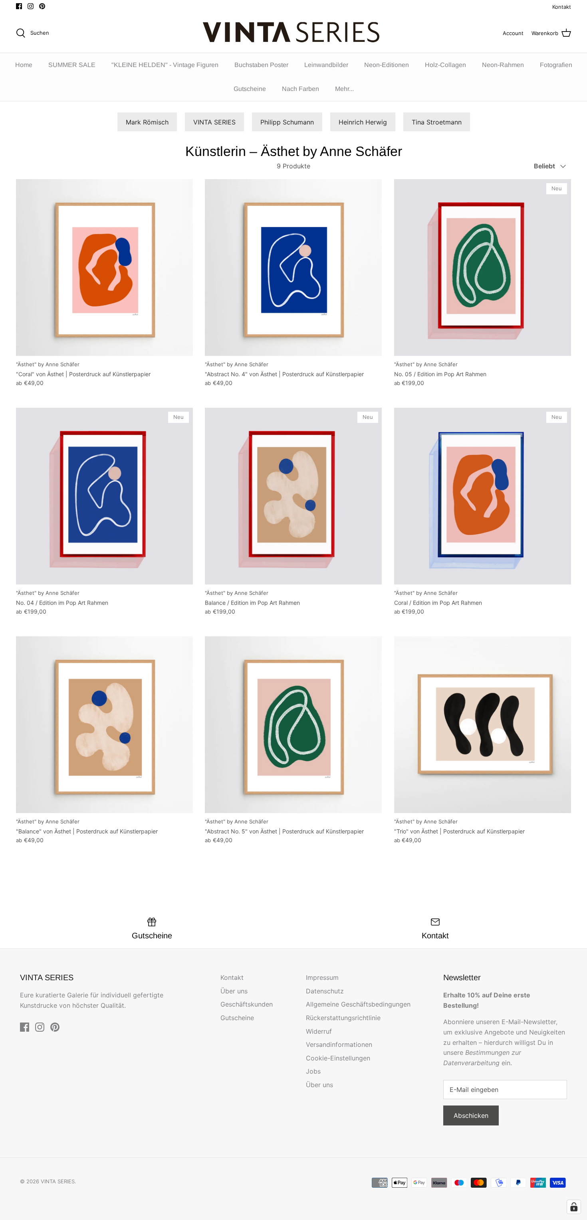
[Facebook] (19, 6)
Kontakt (561, 7)
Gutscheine (250, 88)
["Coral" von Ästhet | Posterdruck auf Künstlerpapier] (104, 267)
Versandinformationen (339, 1044)
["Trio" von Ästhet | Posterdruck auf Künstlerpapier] (482, 724)
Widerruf (319, 1031)
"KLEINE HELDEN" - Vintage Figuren (164, 64)
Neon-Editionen (386, 64)
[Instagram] (31, 6)
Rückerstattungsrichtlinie (343, 1018)
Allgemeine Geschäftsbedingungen (358, 1004)
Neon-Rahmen (503, 64)
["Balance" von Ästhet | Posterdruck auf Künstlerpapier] (104, 724)
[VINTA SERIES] (294, 33)
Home (23, 64)
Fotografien (556, 64)
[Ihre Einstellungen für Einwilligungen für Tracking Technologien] (574, 1207)
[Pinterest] (42, 6)
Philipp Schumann (287, 122)
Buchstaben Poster (261, 64)
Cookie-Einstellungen (338, 1058)
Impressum (322, 977)
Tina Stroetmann (437, 122)
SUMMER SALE (71, 64)
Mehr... (344, 88)
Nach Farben (300, 88)
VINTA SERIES (214, 122)
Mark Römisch (147, 122)
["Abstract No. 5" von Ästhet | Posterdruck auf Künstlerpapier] (293, 724)
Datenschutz (325, 991)
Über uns (234, 991)
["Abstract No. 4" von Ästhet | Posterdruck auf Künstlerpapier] (293, 267)
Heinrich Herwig (363, 122)
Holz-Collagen (445, 64)
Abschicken (471, 1115)
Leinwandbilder (326, 64)
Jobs (313, 1071)
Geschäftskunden (246, 1004)
